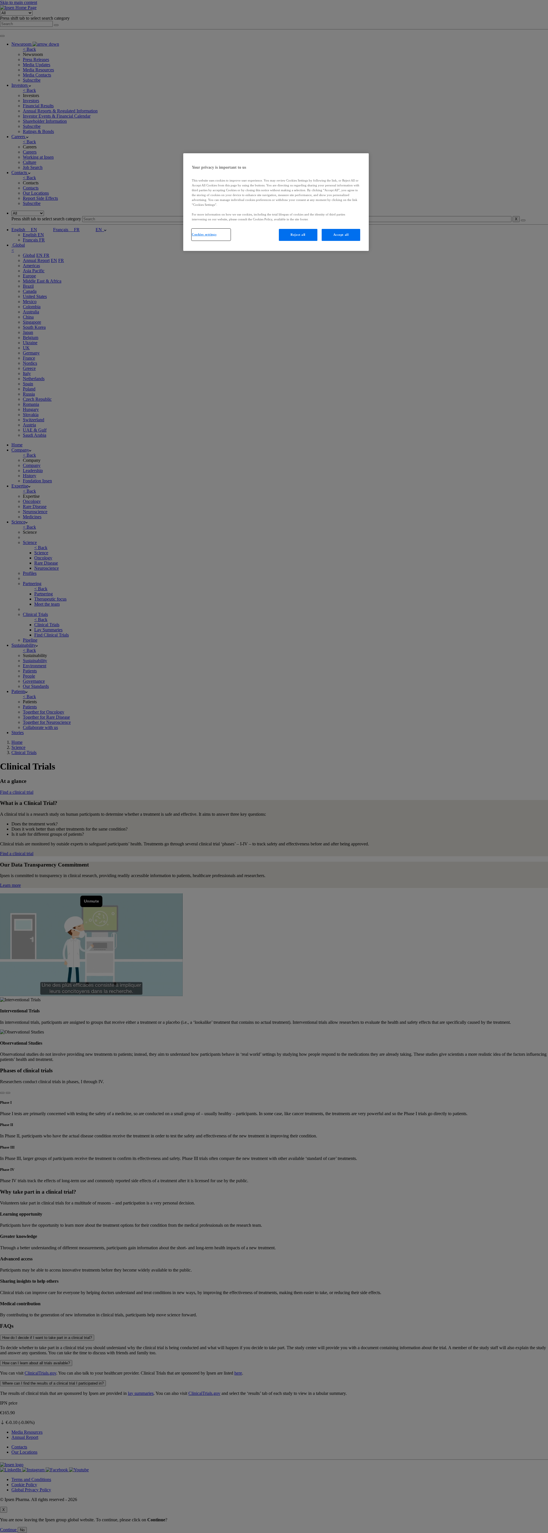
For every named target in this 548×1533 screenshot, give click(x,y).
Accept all (341, 234)
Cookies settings (204, 234)
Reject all (298, 234)
